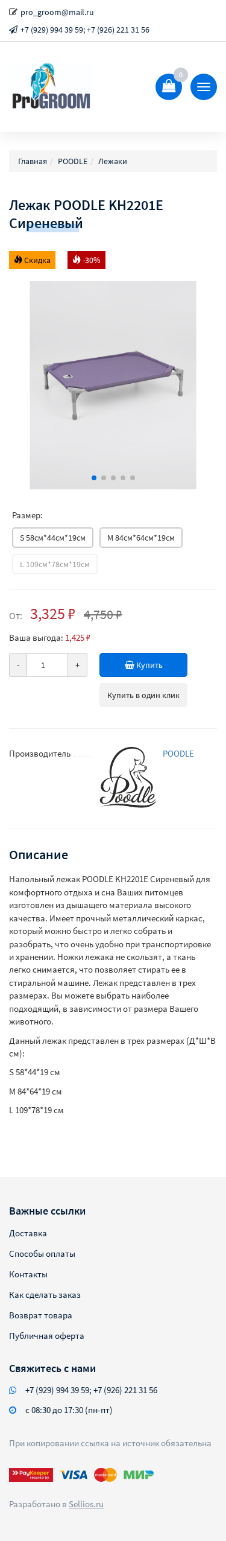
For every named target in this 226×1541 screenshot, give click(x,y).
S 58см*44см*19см (53, 537)
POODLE (178, 753)
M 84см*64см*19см (141, 537)
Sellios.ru (86, 1504)
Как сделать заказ (45, 1294)
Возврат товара (40, 1315)
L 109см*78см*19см (55, 564)
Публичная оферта (46, 1335)
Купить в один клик (143, 695)
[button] (94, 477)
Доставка (28, 1233)
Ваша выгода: (36, 637)
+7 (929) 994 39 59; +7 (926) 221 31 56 (84, 29)
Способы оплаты (42, 1253)
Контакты (28, 1274)
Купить (148, 664)
